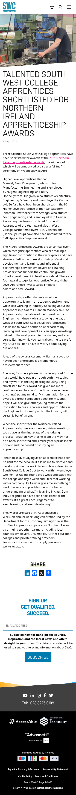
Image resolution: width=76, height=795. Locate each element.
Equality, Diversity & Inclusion (24, 769)
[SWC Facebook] (44, 695)
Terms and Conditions (46, 776)
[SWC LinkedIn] (32, 695)
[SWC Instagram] (39, 695)
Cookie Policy (25, 776)
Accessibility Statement (55, 769)
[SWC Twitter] (51, 695)
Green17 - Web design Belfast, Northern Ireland (38, 788)
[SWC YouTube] (25, 695)
